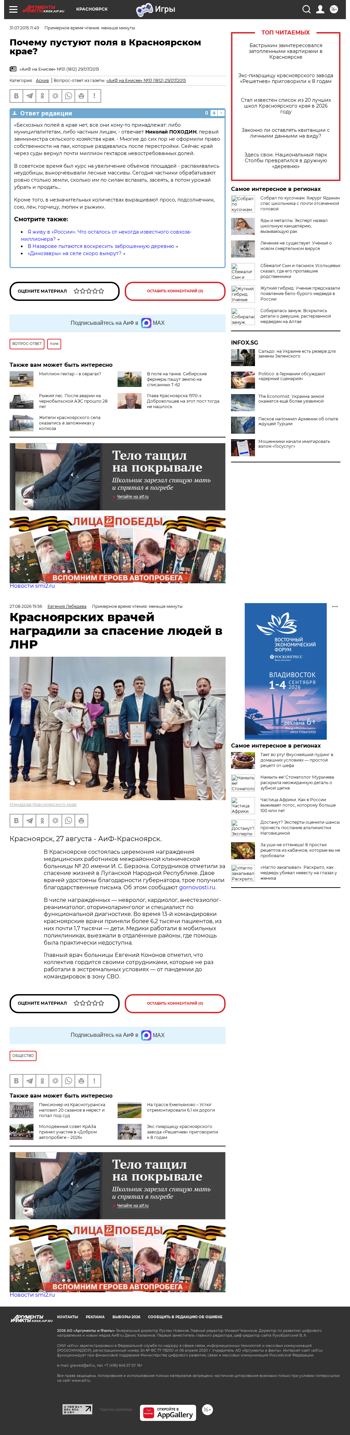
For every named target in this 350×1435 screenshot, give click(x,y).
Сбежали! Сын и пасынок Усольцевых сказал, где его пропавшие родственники (300, 271)
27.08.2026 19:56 (26, 606)
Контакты (67, 1317)
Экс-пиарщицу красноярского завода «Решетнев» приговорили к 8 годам (285, 78)
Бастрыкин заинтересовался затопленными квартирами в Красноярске (286, 51)
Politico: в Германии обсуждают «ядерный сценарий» (291, 376)
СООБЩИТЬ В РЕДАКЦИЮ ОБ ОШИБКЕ (185, 1317)
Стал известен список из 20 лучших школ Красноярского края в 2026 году (286, 106)
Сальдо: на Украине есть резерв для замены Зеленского (297, 354)
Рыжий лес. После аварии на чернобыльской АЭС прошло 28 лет (73, 401)
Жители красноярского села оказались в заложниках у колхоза (69, 423)
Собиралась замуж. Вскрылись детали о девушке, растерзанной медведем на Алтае (295, 316)
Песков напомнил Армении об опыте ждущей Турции (298, 421)
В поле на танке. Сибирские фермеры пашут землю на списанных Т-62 (177, 379)
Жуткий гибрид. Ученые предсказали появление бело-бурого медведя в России (300, 293)
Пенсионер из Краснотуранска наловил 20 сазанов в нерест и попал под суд (72, 1110)
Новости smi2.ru (32, 586)
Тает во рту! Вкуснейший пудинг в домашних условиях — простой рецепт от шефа (296, 760)
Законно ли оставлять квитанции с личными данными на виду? (286, 133)
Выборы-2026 (126, 1317)
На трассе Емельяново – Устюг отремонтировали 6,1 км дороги (181, 1107)
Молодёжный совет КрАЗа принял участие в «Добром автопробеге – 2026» (68, 1132)
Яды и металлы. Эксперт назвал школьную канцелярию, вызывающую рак (294, 226)
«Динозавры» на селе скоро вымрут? (74, 253)
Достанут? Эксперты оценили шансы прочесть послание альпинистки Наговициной (300, 828)
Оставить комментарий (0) (175, 291)
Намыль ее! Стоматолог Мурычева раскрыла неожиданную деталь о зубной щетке (297, 783)
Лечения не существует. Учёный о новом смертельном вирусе (296, 245)
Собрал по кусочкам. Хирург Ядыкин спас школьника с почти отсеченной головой (300, 203)
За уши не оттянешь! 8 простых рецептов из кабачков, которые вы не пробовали (300, 850)
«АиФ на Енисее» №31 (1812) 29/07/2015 (146, 80)
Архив (42, 80)
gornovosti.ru (197, 887)
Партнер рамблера (116, 1409)
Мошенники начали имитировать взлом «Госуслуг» (294, 444)
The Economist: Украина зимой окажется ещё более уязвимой (291, 399)
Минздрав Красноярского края (43, 804)
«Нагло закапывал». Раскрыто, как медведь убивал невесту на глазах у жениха (298, 873)
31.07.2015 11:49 (24, 27)
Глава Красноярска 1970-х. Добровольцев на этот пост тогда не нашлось (183, 401)
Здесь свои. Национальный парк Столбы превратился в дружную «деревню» (285, 160)
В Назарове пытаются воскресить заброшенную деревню (101, 246)
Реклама (95, 1317)
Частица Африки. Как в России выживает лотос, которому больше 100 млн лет (298, 805)
